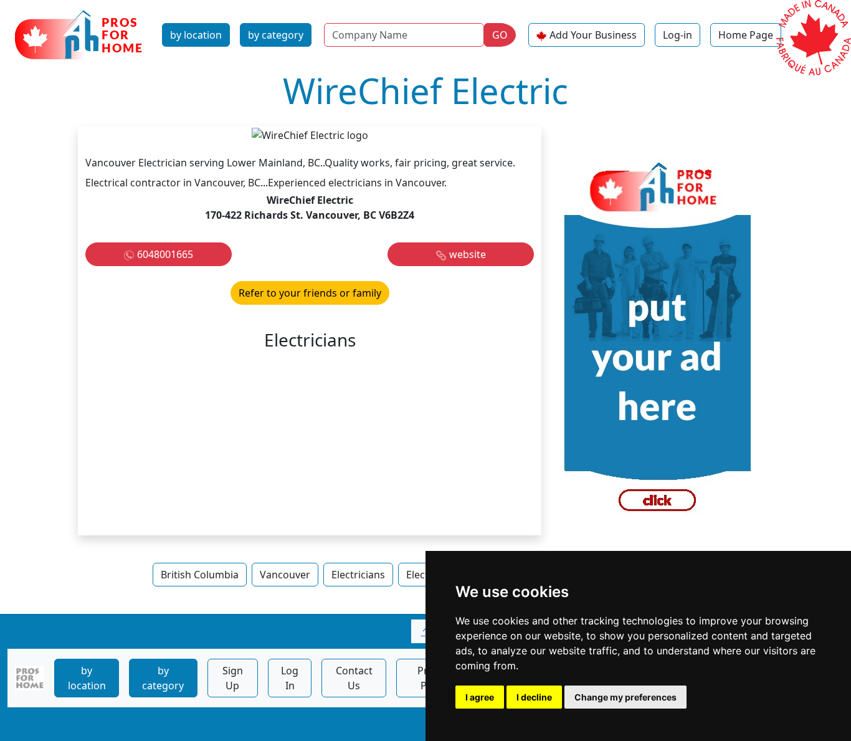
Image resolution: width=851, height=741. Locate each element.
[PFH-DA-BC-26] (657, 342)
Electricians (358, 574)
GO (500, 35)
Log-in (677, 35)
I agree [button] (479, 697)
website (467, 254)
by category (275, 35)
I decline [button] (534, 697)
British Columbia (200, 574)
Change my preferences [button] (625, 697)
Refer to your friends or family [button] (310, 293)
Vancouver (285, 574)
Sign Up (232, 678)
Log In (289, 678)
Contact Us (354, 678)
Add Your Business (593, 35)
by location (196, 35)
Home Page (745, 35)
